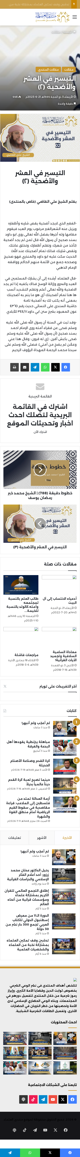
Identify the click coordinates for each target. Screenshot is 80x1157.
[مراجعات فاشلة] (20, 639)
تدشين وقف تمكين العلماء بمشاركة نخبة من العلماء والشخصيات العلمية (28, 945)
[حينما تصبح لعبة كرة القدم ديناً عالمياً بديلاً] (65, 786)
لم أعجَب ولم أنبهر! (36, 723)
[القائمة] (75, 18)
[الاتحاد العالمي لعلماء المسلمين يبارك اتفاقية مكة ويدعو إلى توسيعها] (65, 1068)
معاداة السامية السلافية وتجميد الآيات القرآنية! (63, 656)
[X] (55, 367)
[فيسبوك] (65, 367)
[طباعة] (14, 367)
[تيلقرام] (35, 367)
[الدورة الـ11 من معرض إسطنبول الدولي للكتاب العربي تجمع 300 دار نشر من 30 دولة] (64, 921)
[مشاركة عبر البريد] (24, 367)
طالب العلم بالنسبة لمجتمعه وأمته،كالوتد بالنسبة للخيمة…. (22, 605)
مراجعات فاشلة (26, 655)
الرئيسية (68, 32)
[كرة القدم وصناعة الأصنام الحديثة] (65, 767)
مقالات (56, 32)
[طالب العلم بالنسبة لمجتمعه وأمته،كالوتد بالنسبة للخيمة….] (20, 585)
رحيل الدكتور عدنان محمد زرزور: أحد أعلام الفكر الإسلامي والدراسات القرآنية (28, 874)
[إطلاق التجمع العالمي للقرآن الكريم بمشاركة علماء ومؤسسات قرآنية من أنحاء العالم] (64, 897)
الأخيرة (67, 838)
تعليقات (14, 838)
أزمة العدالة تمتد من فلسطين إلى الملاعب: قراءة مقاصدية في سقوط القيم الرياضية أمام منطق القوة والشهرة (28, 807)
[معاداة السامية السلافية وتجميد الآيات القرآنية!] (59, 637)
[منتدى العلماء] (52, 17)
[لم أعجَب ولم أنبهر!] (65, 729)
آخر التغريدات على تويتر (58, 686)
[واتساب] (45, 367)
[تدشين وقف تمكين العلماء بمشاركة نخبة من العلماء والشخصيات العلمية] (64, 946)
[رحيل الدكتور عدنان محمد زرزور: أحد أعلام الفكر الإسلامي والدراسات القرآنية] (64, 876)
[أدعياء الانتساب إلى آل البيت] (59, 585)
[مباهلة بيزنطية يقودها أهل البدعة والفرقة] (65, 748)
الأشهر (42, 838)
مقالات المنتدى (48, 69)
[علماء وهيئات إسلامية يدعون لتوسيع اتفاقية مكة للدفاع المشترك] (15, 1053)
